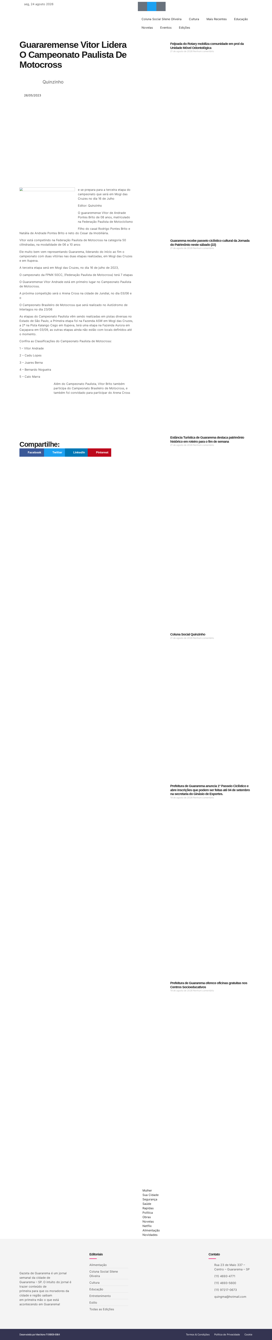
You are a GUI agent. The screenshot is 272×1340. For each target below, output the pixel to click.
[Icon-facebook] (142, 6)
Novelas (147, 27)
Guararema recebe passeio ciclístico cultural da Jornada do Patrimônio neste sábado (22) (209, 243)
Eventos (166, 27)
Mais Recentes (216, 19)
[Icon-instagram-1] (161, 6)
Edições (184, 27)
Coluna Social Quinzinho (187, 634)
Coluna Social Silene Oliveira (162, 19)
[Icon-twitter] (27, 1314)
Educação (241, 19)
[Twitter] (151, 6)
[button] (31, 452)
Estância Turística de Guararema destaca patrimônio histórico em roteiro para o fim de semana (207, 439)
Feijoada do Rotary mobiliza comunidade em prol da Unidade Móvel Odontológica (207, 46)
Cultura (194, 19)
